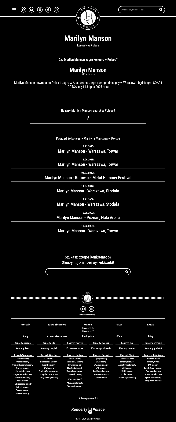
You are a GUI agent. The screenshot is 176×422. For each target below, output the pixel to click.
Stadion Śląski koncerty (127, 377)
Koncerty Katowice (127, 362)
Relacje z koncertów (56, 324)
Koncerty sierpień (49, 348)
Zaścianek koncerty (75, 374)
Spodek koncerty (127, 374)
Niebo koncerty (22, 381)
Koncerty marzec (75, 343)
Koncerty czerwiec (153, 343)
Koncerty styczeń (23, 343)
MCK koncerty (127, 368)
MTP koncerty (101, 368)
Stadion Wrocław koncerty (49, 371)
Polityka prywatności (88, 398)
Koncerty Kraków (75, 355)
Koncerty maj (127, 343)
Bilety (150, 336)
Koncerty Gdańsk (153, 358)
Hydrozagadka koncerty (23, 384)
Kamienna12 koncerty (75, 362)
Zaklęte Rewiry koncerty (49, 377)
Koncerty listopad (127, 348)
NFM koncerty (49, 368)
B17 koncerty (101, 362)
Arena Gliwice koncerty (127, 365)
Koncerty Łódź (75, 379)
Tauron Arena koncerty (75, 371)
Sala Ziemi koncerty (101, 374)
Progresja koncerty (23, 371)
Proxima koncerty (22, 368)
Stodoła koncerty (22, 362)
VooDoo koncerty (22, 393)
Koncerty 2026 (88, 328)
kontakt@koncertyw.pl (87, 315)
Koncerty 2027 (88, 331)
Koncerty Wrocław (48, 355)
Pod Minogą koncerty (101, 371)
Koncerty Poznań (101, 355)
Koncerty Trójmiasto (153, 355)
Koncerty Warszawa (22, 355)
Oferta (119, 336)
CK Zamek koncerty (101, 365)
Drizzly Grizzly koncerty (153, 368)
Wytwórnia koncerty (74, 386)
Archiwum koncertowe (56, 336)
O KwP (119, 324)
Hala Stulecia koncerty (48, 362)
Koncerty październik (101, 348)
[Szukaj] (161, 9)
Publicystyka (88, 336)
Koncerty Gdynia (153, 362)
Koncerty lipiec (23, 348)
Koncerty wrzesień (74, 348)
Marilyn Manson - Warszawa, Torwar (88, 151)
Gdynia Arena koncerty (153, 374)
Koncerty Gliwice (127, 358)
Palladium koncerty (22, 377)
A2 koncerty (48, 358)
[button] (15, 10)
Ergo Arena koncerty (153, 371)
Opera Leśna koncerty (153, 377)
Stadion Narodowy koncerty (22, 365)
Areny (25, 336)
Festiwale (25, 324)
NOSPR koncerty (127, 371)
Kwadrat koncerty (75, 365)
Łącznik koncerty (48, 365)
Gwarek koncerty (75, 358)
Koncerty (88, 324)
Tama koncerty (101, 377)
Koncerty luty (49, 343)
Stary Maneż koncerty (153, 381)
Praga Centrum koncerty (22, 374)
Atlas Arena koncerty (75, 383)
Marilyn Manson (88, 69)
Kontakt (150, 324)
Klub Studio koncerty (75, 368)
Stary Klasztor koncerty (49, 374)
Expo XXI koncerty (22, 390)
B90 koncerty (153, 365)
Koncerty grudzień (153, 348)
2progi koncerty (101, 358)
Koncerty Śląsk (127, 355)
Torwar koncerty (23, 358)
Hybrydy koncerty (22, 387)
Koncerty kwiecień (101, 343)
